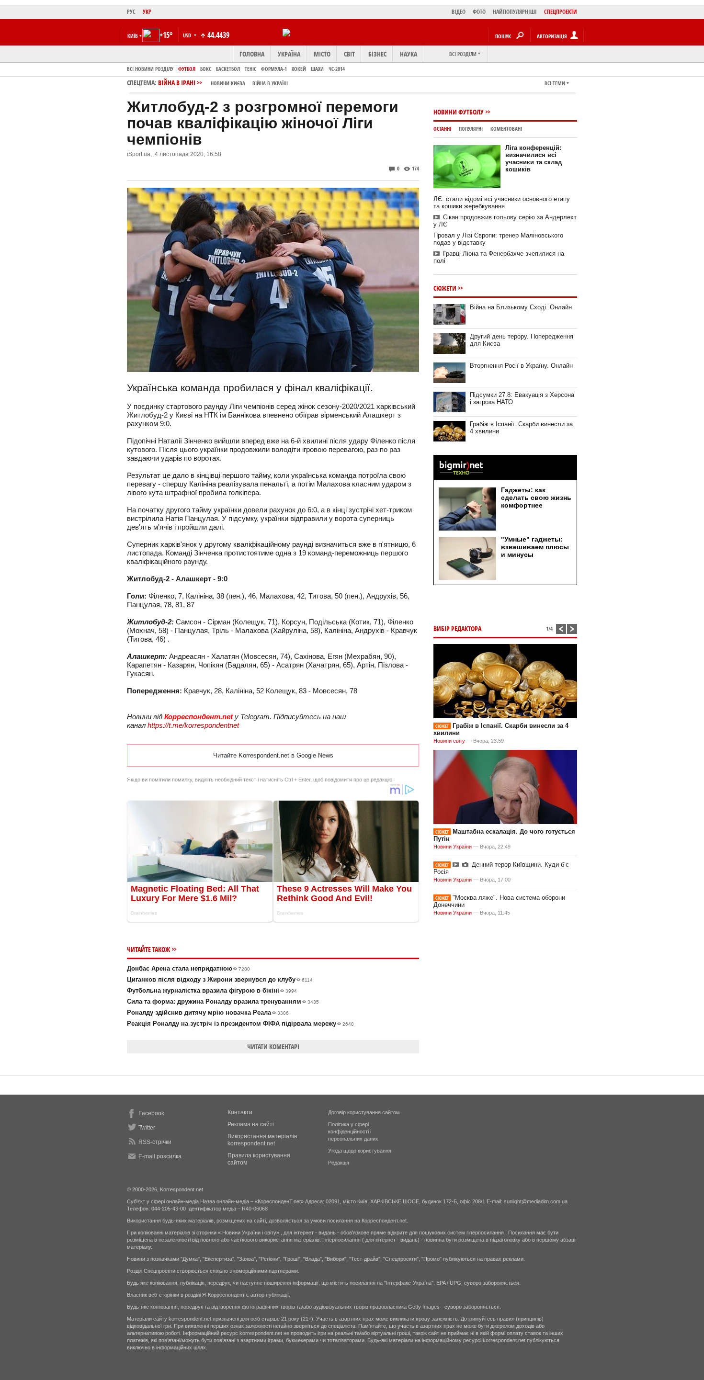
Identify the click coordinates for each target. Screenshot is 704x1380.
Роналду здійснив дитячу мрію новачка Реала (208, 1012)
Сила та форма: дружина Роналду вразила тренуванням (223, 1001)
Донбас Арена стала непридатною (188, 968)
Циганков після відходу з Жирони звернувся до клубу (220, 979)
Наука (408, 53)
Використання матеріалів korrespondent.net (262, 1140)
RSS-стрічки (154, 1142)
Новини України (452, 846)
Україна (289, 53)
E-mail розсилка (160, 1156)
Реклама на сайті (250, 1124)
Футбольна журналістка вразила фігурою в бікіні (212, 990)
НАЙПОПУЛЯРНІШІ (515, 12)
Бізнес (377, 53)
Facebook (151, 1113)
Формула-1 (274, 68)
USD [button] (188, 35)
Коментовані (506, 128)
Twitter (146, 1127)
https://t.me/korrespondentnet (193, 725)
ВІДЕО (459, 12)
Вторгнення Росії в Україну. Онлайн (521, 365)
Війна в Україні (270, 83)
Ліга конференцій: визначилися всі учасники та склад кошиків (533, 158)
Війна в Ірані (223, 82)
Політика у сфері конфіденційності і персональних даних (353, 1131)
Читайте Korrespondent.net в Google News (273, 755)
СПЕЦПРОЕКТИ (560, 12)
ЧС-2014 (337, 68)
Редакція (338, 1162)
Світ (349, 53)
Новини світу (449, 741)
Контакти (239, 1112)
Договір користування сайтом (364, 1112)
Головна (251, 53)
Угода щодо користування (359, 1151)
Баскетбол (228, 68)
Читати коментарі (273, 1046)
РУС (131, 12)
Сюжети (444, 288)
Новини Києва (228, 83)
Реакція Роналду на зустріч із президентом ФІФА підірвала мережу (240, 1023)
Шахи (317, 68)
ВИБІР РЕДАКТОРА (457, 628)
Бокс (205, 68)
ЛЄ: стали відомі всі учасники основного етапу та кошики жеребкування (501, 202)
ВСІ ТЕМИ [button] (555, 83)
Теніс (250, 68)
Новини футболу (458, 111)
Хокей (299, 68)
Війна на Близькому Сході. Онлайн (521, 307)
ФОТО (479, 12)
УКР (147, 12)
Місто (322, 53)
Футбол (186, 68)
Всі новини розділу (150, 68)
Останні (442, 128)
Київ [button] (132, 35)
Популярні (471, 128)
